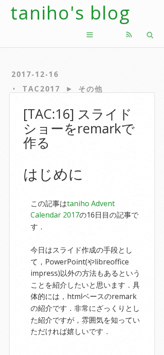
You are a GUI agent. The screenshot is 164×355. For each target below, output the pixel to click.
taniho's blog (70, 12)
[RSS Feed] (128, 34)
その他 (90, 89)
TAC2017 (41, 89)
